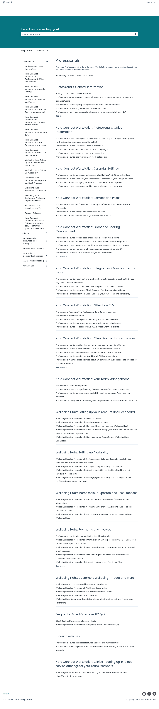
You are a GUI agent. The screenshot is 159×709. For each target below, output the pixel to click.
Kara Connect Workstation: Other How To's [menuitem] (36, 132)
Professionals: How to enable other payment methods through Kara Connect (91, 345)
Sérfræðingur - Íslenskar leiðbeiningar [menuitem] (32, 254)
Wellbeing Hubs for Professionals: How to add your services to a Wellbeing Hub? (92, 426)
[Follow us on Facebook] (149, 694)
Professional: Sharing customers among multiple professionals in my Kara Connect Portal (96, 400)
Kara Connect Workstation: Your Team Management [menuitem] (36, 153)
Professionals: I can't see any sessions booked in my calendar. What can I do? (91, 112)
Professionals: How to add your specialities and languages (82, 149)
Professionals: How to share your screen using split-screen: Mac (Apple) (89, 323)
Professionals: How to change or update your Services (80, 211)
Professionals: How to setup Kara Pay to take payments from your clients (89, 352)
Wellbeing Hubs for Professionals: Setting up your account (82, 422)
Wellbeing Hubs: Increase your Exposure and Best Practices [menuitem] (35, 180)
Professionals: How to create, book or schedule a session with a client (87, 237)
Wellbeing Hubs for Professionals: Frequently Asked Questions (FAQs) (87, 624)
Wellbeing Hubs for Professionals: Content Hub (77, 595)
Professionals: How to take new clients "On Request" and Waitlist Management (91, 241)
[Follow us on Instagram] (154, 694)
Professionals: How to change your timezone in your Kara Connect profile (89, 182)
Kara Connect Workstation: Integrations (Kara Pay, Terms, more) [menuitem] (35, 121)
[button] (47, 61)
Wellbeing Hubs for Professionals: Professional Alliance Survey (84, 591)
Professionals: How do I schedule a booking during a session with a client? (89, 249)
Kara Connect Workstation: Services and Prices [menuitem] (35, 99)
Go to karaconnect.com (143, 10)
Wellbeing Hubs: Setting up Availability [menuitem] (35, 171)
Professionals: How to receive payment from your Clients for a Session (88, 348)
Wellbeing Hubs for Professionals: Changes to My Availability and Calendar (89, 466)
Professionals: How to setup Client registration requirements (83, 215)
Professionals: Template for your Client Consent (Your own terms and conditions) (93, 294)
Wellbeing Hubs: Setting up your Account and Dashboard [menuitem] (35, 163)
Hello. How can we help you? (40, 29)
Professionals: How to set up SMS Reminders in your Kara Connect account (90, 286)
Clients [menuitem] (25, 233)
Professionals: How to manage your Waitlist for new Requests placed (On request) (93, 245)
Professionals (43, 50)
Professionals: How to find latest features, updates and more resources (88, 642)
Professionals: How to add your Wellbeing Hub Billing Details (83, 536)
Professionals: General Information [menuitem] (35, 67)
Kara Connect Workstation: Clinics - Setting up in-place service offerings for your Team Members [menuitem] (34, 223)
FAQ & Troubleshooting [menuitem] (33, 260)
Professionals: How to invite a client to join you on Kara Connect (84, 252)
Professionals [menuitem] (28, 61)
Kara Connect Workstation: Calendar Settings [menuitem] (35, 89)
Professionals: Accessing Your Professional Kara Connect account (86, 312)
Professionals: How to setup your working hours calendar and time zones (89, 186)
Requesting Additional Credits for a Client (74, 75)
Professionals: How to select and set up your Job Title (80, 153)
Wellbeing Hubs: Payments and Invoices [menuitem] (35, 189)
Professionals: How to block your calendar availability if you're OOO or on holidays (93, 175)
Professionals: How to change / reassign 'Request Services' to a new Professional (92, 389)
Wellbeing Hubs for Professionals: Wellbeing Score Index (81, 588)
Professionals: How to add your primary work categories (81, 157)
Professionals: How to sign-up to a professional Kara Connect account (88, 104)
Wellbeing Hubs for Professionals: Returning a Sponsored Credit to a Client (89, 562)
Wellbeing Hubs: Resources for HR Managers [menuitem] (30, 241)
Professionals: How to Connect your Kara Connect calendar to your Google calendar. (94, 178)
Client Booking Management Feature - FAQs (76, 621)
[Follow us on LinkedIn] (144, 694)
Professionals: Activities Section (70, 315)
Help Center (26, 50)
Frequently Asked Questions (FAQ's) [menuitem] (33, 206)
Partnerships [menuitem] (28, 265)
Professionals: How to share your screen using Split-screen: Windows (87, 319)
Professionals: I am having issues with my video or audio (81, 108)
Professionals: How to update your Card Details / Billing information (86, 356)
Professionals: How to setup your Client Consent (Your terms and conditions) (91, 290)
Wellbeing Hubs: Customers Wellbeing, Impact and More (81, 584)
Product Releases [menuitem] (33, 213)
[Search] (135, 34)
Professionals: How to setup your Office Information (79, 145)
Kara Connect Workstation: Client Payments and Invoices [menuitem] (35, 142)
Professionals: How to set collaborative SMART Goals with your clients (87, 327)
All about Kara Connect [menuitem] (33, 248)
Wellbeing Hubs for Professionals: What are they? (78, 418)
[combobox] (77, 34)
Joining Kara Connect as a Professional (73, 93)
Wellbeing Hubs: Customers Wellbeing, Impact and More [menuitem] (35, 198)
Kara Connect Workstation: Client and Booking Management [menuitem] (35, 109)
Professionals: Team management (71, 385)
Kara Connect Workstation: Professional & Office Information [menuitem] (34, 78)
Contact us (151, 2)
